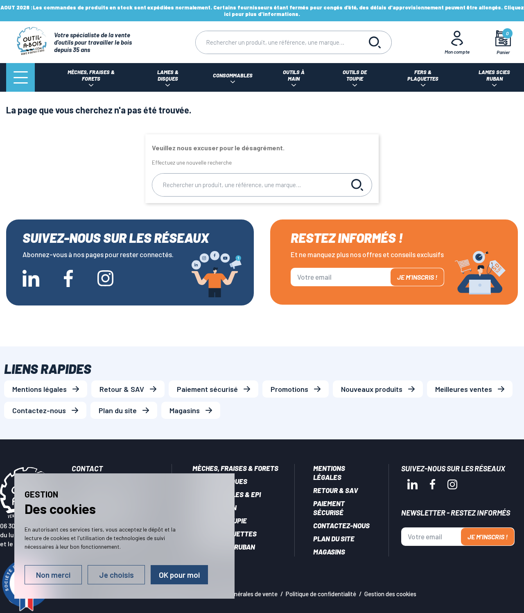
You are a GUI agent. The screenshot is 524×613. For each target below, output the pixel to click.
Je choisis (116, 574)
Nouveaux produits (371, 389)
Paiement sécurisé (207, 389)
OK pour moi (179, 574)
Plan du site (118, 410)
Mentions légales (39, 389)
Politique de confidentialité (321, 593)
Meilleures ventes (463, 389)
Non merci (53, 574)
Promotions (289, 389)
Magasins (184, 410)
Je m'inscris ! (417, 277)
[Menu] (20, 77)
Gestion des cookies (390, 593)
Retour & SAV (121, 389)
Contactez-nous (39, 410)
